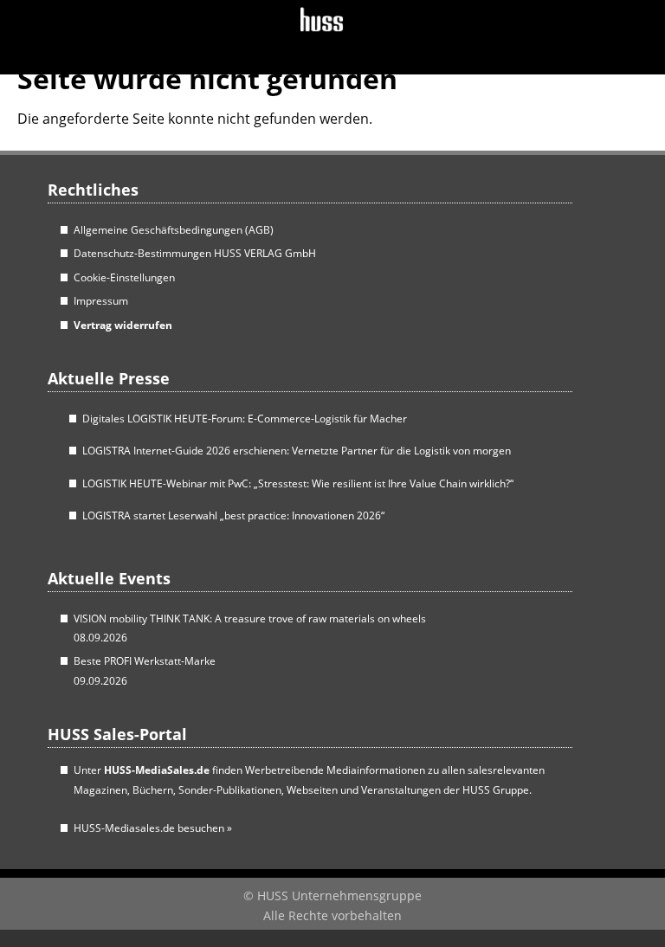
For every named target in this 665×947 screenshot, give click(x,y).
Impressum (101, 300)
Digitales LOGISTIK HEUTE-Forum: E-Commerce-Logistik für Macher (244, 418)
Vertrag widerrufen (123, 325)
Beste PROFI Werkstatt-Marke (145, 661)
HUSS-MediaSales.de (157, 770)
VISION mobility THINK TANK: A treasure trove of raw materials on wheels (250, 618)
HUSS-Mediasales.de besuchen (153, 828)
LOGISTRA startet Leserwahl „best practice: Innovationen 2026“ (233, 515)
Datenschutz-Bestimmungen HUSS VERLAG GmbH (195, 253)
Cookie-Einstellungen (124, 277)
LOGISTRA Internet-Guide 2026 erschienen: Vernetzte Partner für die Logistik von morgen (296, 450)
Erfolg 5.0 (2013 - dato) (124, 34)
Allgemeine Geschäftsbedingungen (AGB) (174, 229)
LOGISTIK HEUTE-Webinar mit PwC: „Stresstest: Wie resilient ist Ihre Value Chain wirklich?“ (297, 483)
